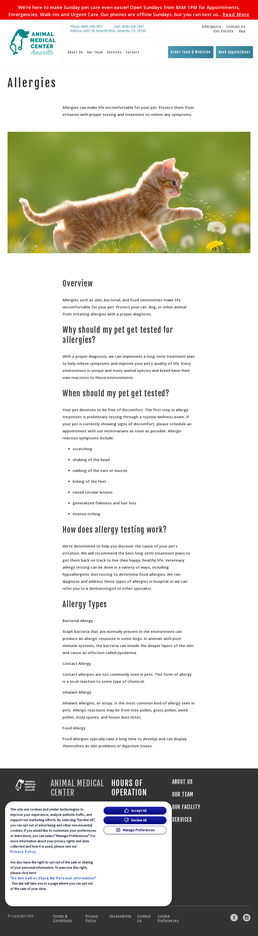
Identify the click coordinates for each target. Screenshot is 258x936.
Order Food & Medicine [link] (191, 52)
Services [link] (114, 52)
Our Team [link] (95, 52)
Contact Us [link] (235, 26)
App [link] (242, 31)
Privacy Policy (23, 851)
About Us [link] (75, 52)
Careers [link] (133, 52)
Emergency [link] (211, 26)
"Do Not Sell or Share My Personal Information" (53, 878)
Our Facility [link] (223, 31)
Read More (236, 14)
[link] (32, 42)
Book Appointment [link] (234, 52)
